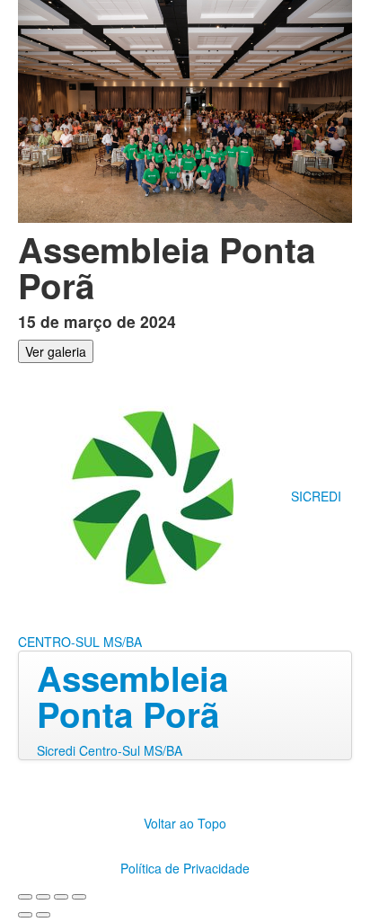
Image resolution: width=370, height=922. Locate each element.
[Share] (43, 897)
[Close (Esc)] (25, 897)
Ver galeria (55, 351)
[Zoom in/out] (79, 897)
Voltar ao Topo (185, 823)
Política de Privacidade (185, 868)
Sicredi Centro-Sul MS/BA (109, 750)
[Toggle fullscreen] (61, 897)
